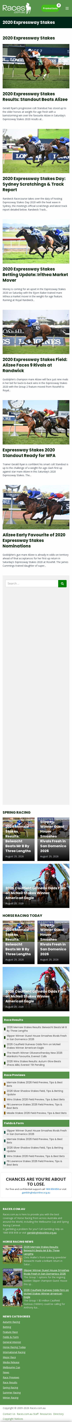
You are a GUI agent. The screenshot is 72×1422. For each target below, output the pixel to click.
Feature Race (10, 1332)
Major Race (9, 1357)
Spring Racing (10, 1387)
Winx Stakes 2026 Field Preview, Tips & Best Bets (36, 1099)
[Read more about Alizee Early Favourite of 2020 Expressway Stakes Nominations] (36, 507)
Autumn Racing (11, 1322)
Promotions (51, 7)
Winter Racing (10, 1397)
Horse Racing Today (14, 1347)
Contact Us (9, 1414)
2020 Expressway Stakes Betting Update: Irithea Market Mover (35, 274)
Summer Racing (12, 1392)
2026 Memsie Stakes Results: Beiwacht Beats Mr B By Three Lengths (42, 1250)
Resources (46, 1414)
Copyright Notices (13, 1418)
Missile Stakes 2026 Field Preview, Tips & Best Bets (37, 1113)
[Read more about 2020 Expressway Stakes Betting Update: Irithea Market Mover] (36, 241)
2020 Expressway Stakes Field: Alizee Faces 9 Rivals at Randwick (35, 365)
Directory (58, 1414)
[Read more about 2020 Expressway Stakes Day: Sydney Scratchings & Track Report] (36, 151)
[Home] (17, 8)
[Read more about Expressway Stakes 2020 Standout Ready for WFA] (36, 422)
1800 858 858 (52, 1189)
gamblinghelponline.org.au (36, 1192)
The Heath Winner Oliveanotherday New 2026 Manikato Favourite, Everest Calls (34, 1054)
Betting (7, 1327)
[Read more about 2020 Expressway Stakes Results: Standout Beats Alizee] (36, 66)
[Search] (62, 583)
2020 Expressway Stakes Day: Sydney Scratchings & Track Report (34, 184)
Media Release (11, 1362)
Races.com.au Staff (27, 1414)
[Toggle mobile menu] (67, 8)
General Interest (12, 1342)
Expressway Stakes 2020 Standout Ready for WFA (29, 452)
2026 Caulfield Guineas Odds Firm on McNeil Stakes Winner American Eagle (33, 1046)
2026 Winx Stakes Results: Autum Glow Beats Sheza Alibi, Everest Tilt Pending (34, 1063)
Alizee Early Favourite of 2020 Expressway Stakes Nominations (34, 540)
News (6, 1372)
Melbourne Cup (11, 1367)
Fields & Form (11, 1337)
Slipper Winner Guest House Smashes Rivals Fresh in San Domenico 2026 (46, 1272)
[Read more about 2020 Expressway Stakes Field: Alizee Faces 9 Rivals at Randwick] (36, 332)
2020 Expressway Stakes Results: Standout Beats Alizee (35, 96)
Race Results (10, 1382)
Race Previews (11, 1377)
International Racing (14, 1352)
